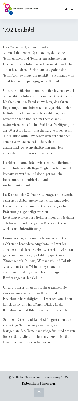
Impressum (49, 383)
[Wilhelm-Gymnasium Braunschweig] (20, 8)
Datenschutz (30, 383)
